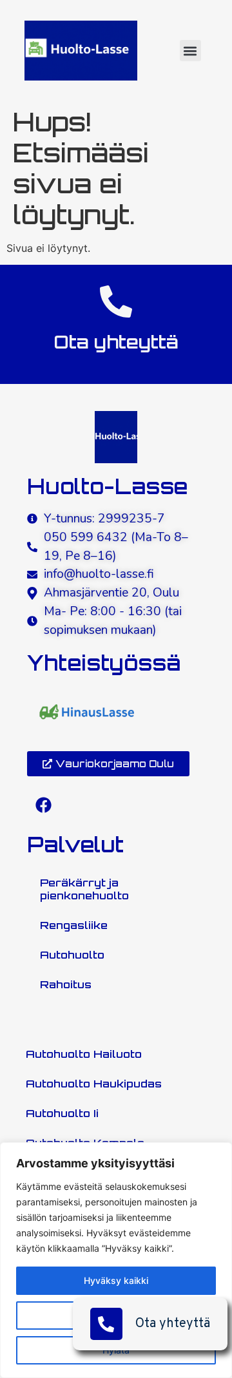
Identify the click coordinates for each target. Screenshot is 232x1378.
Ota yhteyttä (172, 1324)
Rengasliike (74, 925)
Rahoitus (66, 984)
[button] (190, 50)
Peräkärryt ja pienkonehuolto (84, 889)
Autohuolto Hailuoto (84, 1054)
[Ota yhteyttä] (116, 301)
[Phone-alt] (106, 1324)
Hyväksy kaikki (116, 1280)
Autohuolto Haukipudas (94, 1083)
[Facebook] (43, 805)
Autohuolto (72, 954)
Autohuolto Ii (62, 1113)
